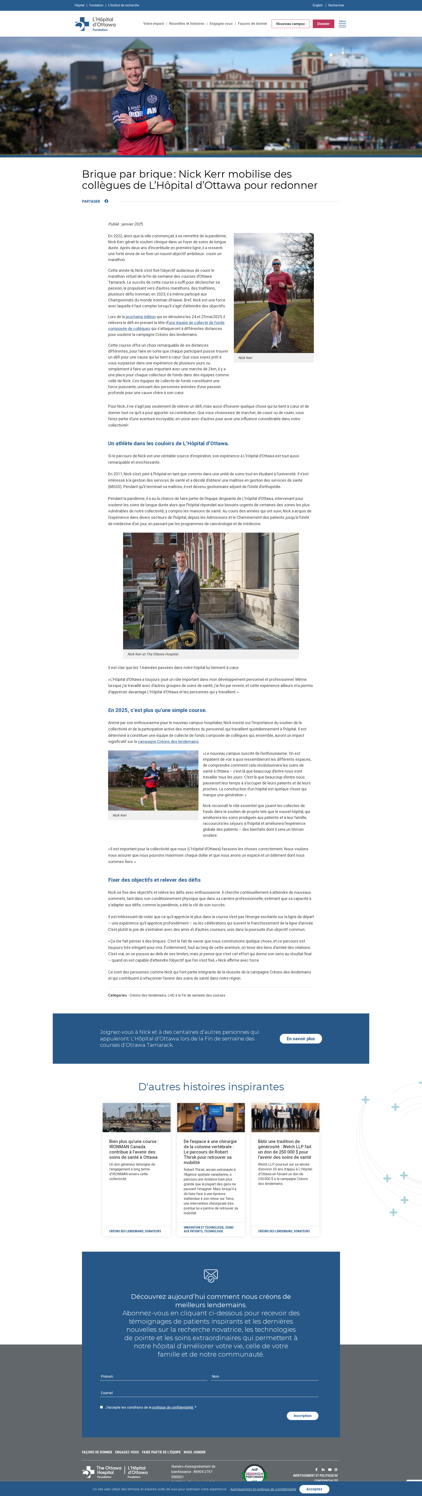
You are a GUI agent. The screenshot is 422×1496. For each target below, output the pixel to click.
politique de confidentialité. (173, 1407)
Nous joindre (195, 1452)
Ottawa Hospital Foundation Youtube (330, 1469)
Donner (323, 24)
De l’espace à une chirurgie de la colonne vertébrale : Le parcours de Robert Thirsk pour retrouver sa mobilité (210, 1152)
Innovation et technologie (204, 1227)
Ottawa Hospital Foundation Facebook (317, 1469)
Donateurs (153, 1231)
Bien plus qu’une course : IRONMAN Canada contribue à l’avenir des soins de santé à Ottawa (134, 1149)
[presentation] (137, 1117)
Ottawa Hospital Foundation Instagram (337, 1469)
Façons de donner (97, 1452)
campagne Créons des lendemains (168, 741)
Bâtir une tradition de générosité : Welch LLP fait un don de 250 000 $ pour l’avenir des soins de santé (284, 1149)
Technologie (213, 1231)
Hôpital (79, 5)
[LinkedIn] (115, 202)
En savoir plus (301, 1038)
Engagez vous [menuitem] (221, 24)
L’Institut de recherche (123, 5)
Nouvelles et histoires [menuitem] (186, 24)
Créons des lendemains (126, 1231)
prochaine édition (141, 316)
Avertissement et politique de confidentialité (263, 1489)
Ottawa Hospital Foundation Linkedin (324, 1469)
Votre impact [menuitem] (153, 24)
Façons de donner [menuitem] (252, 24)
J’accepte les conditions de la (151, 1407)
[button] (342, 25)
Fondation (96, 5)
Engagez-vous (127, 1452)
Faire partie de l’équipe (161, 1452)
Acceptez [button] (314, 1489)
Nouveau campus (290, 24)
